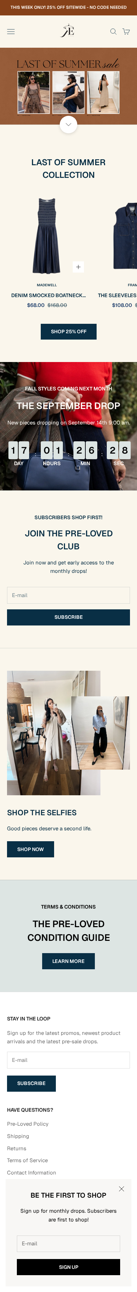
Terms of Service (27, 1160)
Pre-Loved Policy (27, 1123)
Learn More (68, 961)
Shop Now (30, 849)
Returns (16, 1148)
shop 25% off (68, 331)
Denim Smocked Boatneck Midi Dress (47, 296)
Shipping (18, 1136)
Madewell (47, 285)
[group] (68, 86)
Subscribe (68, 617)
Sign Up (68, 1267)
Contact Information (31, 1172)
